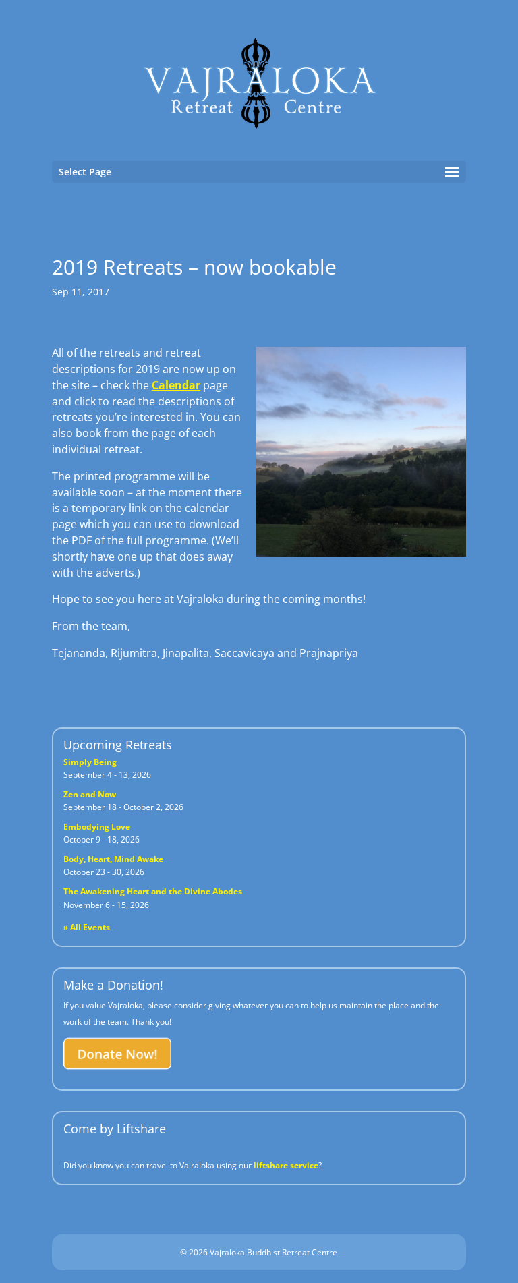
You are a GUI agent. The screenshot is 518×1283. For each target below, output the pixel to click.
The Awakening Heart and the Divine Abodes (152, 891)
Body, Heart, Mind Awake (113, 859)
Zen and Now (89, 794)
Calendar (176, 385)
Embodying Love (96, 826)
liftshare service (286, 1165)
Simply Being (90, 762)
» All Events (86, 927)
